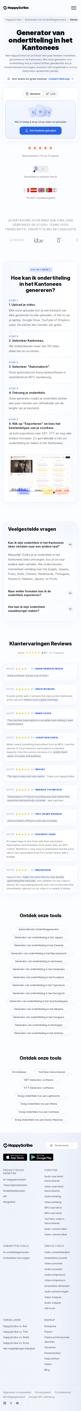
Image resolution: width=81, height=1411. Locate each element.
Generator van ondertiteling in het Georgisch (39, 993)
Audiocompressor (54, 1274)
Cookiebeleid (63, 1392)
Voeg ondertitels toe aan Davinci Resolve (39, 1119)
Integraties (9, 1201)
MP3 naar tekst (53, 1207)
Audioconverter (53, 1269)
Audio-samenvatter (55, 1228)
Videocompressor (54, 1280)
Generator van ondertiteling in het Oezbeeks (39, 969)
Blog (47, 1369)
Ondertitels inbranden (57, 1285)
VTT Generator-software (39, 1087)
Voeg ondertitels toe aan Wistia (38, 1103)
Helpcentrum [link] (51, 1358)
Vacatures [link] (50, 1347)
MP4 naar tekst (53, 1213)
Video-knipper (52, 1297)
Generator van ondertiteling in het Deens (39, 961)
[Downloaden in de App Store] (15, 1157)
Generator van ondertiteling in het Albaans (38, 1009)
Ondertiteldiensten (14, 1190)
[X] (11, 1403)
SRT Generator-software (38, 1079)
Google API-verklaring (41, 1397)
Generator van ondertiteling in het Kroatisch (38, 977)
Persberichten (52, 1353)
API (5, 1196)
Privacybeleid (43, 1392)
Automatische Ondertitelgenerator (45, 19)
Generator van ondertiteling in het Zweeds (39, 945)
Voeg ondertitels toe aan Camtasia (39, 1111)
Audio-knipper (52, 1302)
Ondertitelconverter (55, 1257)
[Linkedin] (4, 1403)
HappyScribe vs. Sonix (16, 1343)
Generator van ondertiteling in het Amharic (39, 1033)
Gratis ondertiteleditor (57, 1252)
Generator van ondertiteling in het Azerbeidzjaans (39, 1001)
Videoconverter (53, 1263)
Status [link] (48, 1364)
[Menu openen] (74, 8)
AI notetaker (19, 1072)
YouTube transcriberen (51, 1072)
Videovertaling (52, 1202)
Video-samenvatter (55, 1234)
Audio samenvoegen (56, 1291)
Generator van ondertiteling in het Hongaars (38, 1017)
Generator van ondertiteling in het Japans (39, 937)
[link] (40, 78)
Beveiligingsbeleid (14, 1397)
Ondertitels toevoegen (16, 1257)
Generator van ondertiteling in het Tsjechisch (39, 985)
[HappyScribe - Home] (16, 8)
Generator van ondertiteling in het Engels (39, 1025)
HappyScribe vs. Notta (16, 1337)
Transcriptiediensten (15, 1185)
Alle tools (49, 1308)
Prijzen (48, 1331)
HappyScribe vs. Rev (15, 1326)
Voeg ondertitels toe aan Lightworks (38, 1095)
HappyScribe (13, 19)
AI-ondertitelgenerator (16, 1252)
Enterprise (50, 1326)
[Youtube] (17, 1403)
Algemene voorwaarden (17, 1392)
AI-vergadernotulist (14, 1179)
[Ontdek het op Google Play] (41, 1157)
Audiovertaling (52, 1196)
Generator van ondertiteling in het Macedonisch (38, 953)
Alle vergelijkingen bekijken (19, 1348)
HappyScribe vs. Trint (15, 1331)
